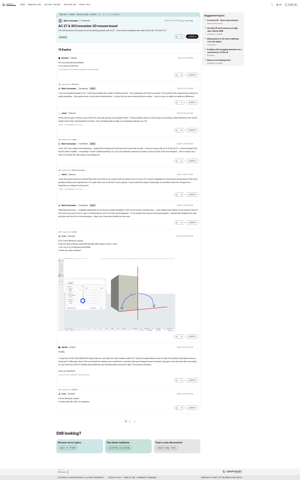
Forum (22, 5)
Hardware (63, 37)
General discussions (215, 23)
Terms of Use (129, 477)
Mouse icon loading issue (219, 60)
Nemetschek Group (233, 477)
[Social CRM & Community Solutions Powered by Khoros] (63, 471)
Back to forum (67, 448)
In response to (69, 84)
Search (272, 5)
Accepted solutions (119, 448)
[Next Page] (135, 421)
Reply (193, 36)
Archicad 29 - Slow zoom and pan (222, 20)
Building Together (52, 5)
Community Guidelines (146, 477)
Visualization (212, 45)
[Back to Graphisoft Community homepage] (9, 5)
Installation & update (215, 34)
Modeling (210, 55)
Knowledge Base (34, 5)
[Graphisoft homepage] (232, 472)
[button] (177, 37)
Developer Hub (70, 5)
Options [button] (197, 14)
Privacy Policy (115, 477)
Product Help (84, 5)
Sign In (292, 4)
